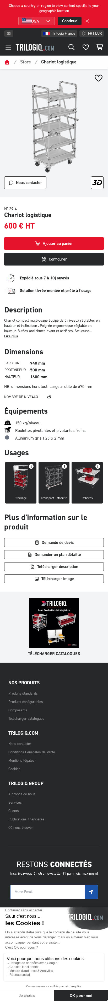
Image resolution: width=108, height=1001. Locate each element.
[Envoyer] (91, 892)
